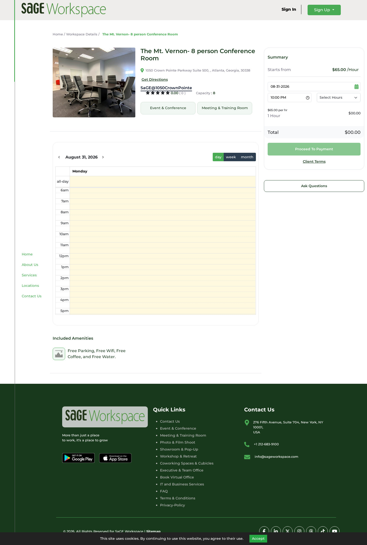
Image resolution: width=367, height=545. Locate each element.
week (231, 157)
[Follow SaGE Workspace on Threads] (311, 531)
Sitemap (153, 531)
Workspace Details (82, 34)
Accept (258, 538)
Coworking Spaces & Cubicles (186, 463)
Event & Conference (178, 428)
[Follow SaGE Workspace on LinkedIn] (276, 531)
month (247, 157)
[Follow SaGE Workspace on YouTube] (335, 531)
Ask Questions (314, 186)
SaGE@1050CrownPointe (166, 87)
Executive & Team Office (181, 470)
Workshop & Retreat (178, 456)
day (218, 157)
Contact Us (31, 296)
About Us (30, 264)
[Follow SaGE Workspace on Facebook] (264, 531)
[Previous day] (58, 157)
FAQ (164, 491)
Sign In (289, 9)
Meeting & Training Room (183, 435)
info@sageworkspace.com (276, 457)
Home (27, 254)
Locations (30, 285)
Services (29, 275)
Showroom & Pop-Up (179, 449)
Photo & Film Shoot (177, 442)
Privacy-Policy (172, 505)
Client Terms (314, 161)
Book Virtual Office (177, 477)
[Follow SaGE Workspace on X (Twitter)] (288, 531)
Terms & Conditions (177, 498)
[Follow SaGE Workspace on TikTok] (323, 531)
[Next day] (103, 157)
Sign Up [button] (322, 9)
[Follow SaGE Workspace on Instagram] (299, 531)
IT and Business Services (182, 484)
